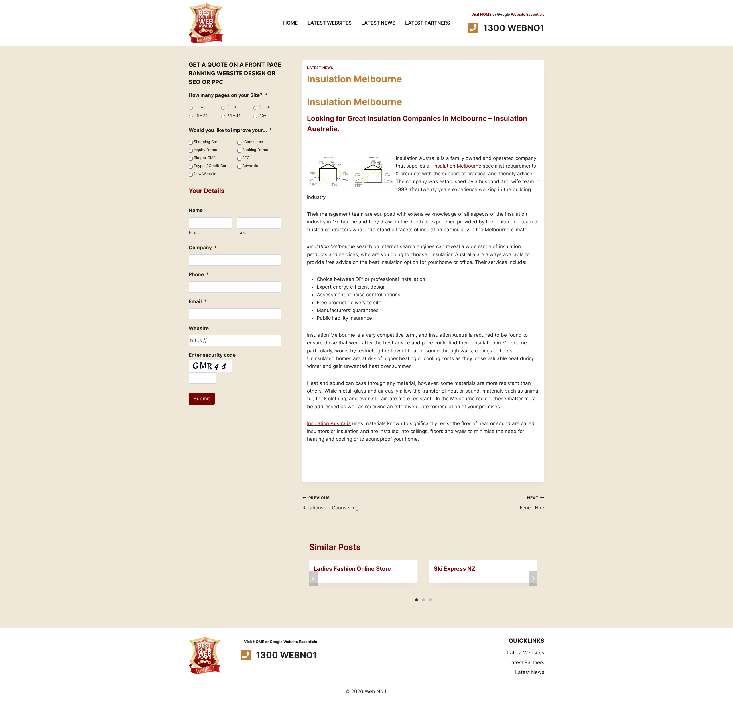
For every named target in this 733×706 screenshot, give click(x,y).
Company (203, 247)
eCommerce (252, 142)
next (533, 578)
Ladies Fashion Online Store (352, 568)
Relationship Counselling (330, 503)
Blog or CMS (205, 158)
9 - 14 (264, 107)
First (193, 232)
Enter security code (212, 355)
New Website (205, 174)
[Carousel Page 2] (423, 599)
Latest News (378, 23)
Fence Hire (532, 503)
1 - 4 (199, 107)
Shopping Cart (206, 142)
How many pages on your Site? (228, 95)
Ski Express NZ (454, 568)
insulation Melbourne (457, 166)
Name (196, 210)
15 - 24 (201, 115)
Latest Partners (427, 23)
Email (198, 301)
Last (241, 232)
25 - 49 (234, 115)
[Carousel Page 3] (430, 599)
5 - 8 (231, 107)
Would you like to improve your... (230, 130)
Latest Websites (330, 23)
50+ (262, 115)
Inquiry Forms (205, 150)
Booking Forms (255, 150)
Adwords (250, 166)
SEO (246, 158)
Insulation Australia (329, 423)
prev (313, 578)
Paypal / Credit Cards (212, 166)
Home (290, 23)
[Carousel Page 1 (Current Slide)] (416, 599)
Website (199, 328)
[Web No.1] (206, 23)
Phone (199, 274)
